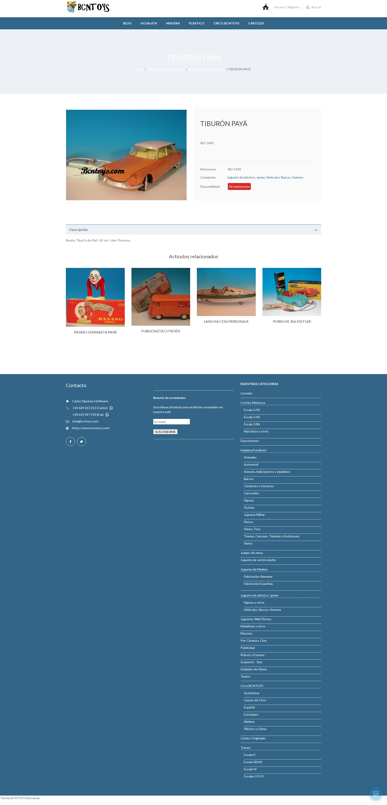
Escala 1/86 (252, 424)
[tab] (193, 229)
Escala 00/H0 (253, 762)
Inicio (140, 69)
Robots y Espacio (252, 655)
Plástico (196, 23)
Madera (173, 23)
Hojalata (149, 23)
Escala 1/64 (252, 417)
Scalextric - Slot (251, 662)
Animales (250, 457)
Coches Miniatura (253, 403)
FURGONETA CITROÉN (160, 331)
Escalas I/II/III (254, 776)
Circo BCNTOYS (252, 686)
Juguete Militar (254, 515)
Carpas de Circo (255, 700)
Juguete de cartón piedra (258, 560)
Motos (248, 522)
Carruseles (251, 493)
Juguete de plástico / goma (165, 69)
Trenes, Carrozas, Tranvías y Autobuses (271, 536)
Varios (248, 543)
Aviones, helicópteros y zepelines (267, 472)
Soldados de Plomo (254, 669)
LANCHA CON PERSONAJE (226, 321)
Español (249, 707)
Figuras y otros (254, 602)
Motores (247, 633)
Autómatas (252, 693)
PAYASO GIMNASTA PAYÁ (95, 332)
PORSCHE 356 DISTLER (292, 321)
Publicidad (248, 648)
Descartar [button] (33, 798)
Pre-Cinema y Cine (254, 640)
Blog (127, 23)
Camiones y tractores (259, 486)
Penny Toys (252, 529)
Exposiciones (250, 441)
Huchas (249, 507)
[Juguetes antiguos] (88, 11)
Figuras (249, 500)
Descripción (78, 229)
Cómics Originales (253, 738)
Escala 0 (249, 755)
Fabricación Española (258, 583)
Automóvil (251, 464)
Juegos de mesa (252, 553)
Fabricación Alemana (258, 576)
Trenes (246, 747)
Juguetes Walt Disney (256, 619)
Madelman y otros (253, 626)
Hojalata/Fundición (254, 450)
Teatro (245, 676)
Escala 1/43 (252, 410)
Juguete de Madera (254, 569)
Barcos (249, 479)
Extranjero (251, 714)
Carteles (256, 23)
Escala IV (250, 769)
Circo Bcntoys (226, 23)
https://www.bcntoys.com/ (91, 428)
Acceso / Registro (286, 7)
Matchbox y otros (256, 431)
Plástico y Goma (255, 729)
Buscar (316, 7)
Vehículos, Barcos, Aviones (206, 69)
